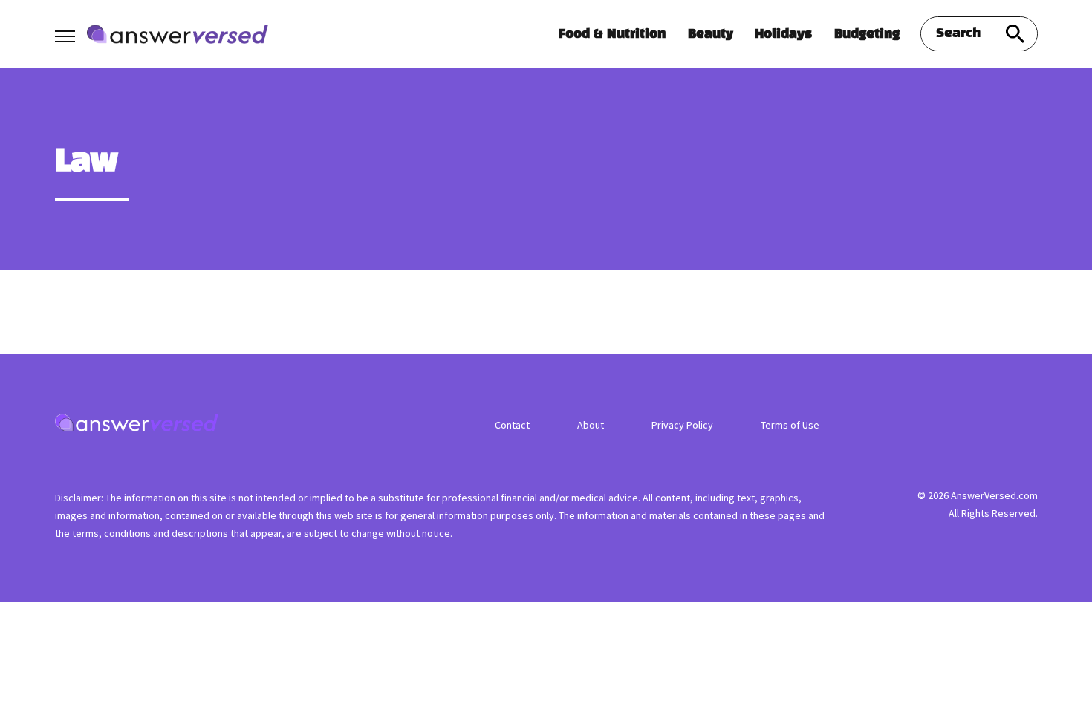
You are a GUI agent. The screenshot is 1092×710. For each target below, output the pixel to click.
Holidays (783, 34)
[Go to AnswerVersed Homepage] (177, 35)
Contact (512, 424)
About (590, 424)
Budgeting (867, 34)
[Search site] (1015, 34)
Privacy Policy (682, 424)
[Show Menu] (65, 33)
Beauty (710, 34)
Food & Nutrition (612, 34)
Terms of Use (790, 424)
